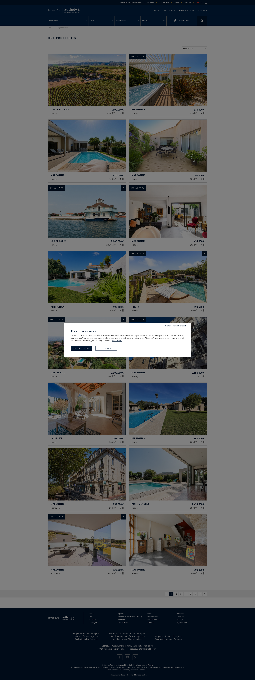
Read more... (117, 340)
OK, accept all (82, 348)
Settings (106, 348)
